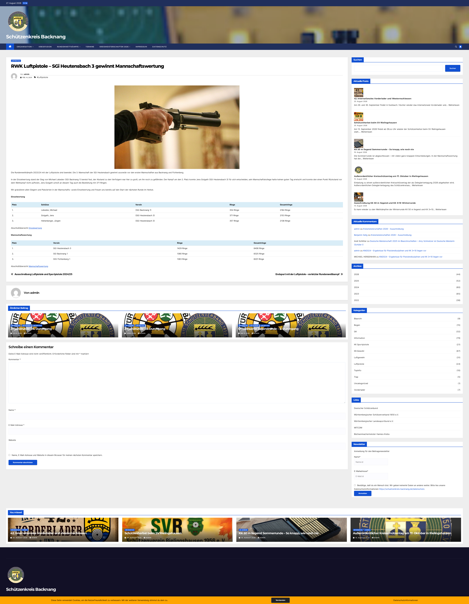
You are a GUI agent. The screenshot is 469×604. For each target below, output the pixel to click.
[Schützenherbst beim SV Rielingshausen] (358, 116)
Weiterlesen (453, 105)
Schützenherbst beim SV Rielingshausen (375, 123)
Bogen (357, 325)
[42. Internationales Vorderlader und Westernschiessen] (358, 92)
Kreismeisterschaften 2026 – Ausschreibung (383, 229)
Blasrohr (358, 318)
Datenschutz (159, 47)
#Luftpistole (42, 77)
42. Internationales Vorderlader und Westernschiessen (382, 98)
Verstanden (280, 600)
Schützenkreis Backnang (36, 37)
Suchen (357, 59)
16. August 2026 (248, 538)
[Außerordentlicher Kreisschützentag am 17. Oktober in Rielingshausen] (358, 170)
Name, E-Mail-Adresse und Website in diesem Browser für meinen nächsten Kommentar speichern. (57, 455)
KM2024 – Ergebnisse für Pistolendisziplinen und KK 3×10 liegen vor (394, 250)
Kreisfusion (45, 47)
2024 (356, 287)
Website (12, 440)
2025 (356, 281)
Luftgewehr (26, 325)
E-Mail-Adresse (16, 425)
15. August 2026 (362, 538)
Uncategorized (361, 383)
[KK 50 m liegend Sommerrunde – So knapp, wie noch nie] (358, 143)
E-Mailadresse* (361, 471)
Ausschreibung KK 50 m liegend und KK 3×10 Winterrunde (385, 203)
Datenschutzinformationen (405, 600)
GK (355, 331)
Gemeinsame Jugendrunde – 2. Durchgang (268, 329)
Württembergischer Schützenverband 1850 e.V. (376, 414)
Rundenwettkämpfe (68, 47)
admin (26, 74)
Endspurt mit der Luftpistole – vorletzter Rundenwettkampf (307, 274)
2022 (356, 300)
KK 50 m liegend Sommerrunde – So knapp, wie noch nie (384, 149)
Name (12, 410)
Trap (356, 377)
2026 (356, 274)
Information (15, 325)
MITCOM (358, 427)
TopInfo (357, 370)
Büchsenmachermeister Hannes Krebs (372, 434)
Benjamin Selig (361, 235)
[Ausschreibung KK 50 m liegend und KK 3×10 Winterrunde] (358, 197)
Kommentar (15, 359)
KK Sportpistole (361, 344)
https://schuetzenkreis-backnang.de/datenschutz (401, 489)
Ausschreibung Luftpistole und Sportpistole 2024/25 (43, 274)
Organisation (24, 47)
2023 (356, 294)
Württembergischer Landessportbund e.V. (374, 421)
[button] (456, 46)
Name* (357, 457)
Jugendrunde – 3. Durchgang (144, 329)
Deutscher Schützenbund (366, 408)
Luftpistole (16, 60)
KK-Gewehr (359, 351)
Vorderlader (359, 390)
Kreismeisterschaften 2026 (114, 47)
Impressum (141, 47)
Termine (90, 47)
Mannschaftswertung (38, 266)
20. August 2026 (20, 538)
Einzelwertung (35, 228)
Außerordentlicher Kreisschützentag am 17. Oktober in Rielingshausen (391, 176)
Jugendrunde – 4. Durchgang (31, 329)
